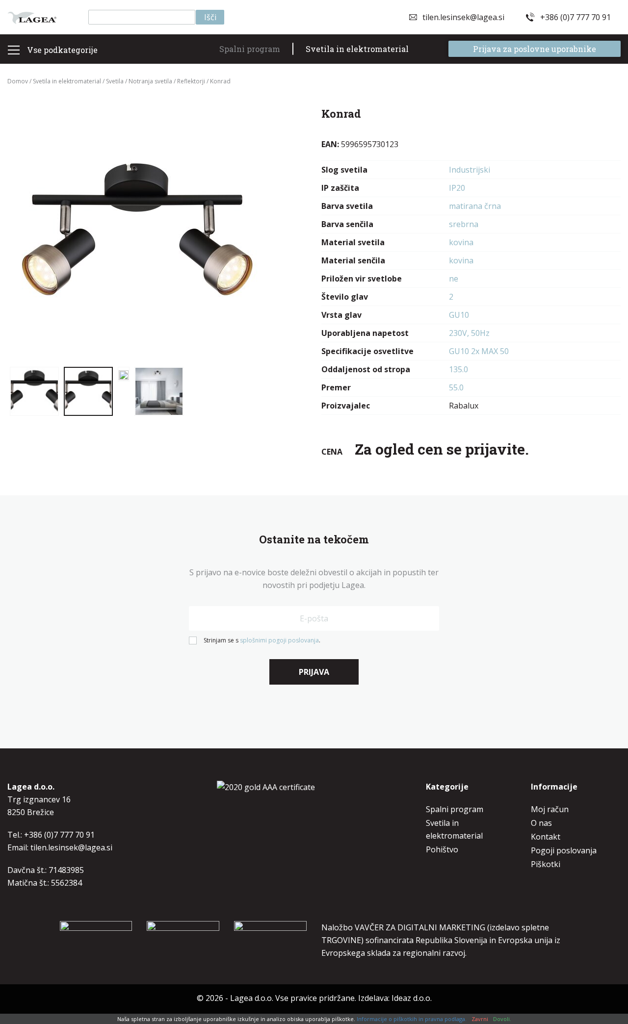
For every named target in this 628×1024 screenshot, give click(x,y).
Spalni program (249, 49)
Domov (17, 81)
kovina (461, 242)
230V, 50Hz (469, 333)
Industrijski (469, 169)
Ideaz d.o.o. (412, 998)
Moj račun (550, 809)
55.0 (456, 387)
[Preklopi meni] (13, 50)
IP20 (457, 187)
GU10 (459, 314)
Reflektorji (191, 81)
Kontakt (545, 836)
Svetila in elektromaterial (357, 49)
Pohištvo (442, 849)
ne (453, 278)
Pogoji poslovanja (564, 850)
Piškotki (545, 864)
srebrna (463, 224)
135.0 (458, 369)
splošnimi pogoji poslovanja (279, 640)
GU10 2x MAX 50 (479, 351)
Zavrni (479, 1019)
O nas (541, 823)
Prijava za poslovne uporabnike (534, 49)
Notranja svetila (150, 81)
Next (245, 233)
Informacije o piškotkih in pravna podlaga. (412, 1019)
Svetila (115, 81)
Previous (27, 233)
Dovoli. (502, 1019)
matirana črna (475, 206)
